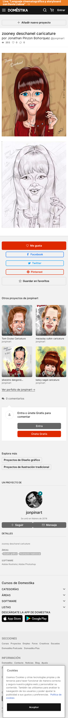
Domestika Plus (31, 648)
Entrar (61, 10)
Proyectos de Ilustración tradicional (26, 467)
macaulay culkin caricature (50, 338)
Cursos (5, 643)
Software (9, 601)
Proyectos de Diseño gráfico (22, 460)
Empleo (26, 643)
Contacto (18, 662)
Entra (39, 426)
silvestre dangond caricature (11, 381)
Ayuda (44, 662)
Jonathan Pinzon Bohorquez (36, 38)
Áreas (6, 595)
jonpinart (32, 298)
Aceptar (34, 707)
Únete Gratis (39, 434)
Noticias (29, 662)
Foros (34, 643)
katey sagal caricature (47, 379)
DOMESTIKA (17, 10)
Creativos (44, 643)
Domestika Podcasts (12, 648)
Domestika (7, 662)
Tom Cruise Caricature (14, 338)
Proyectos (16, 643)
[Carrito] (52, 10)
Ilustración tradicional (30, 554)
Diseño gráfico (10, 554)
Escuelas (55, 643)
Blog (37, 662)
